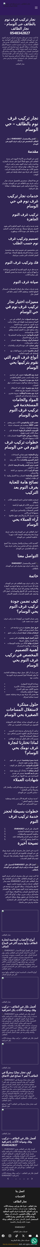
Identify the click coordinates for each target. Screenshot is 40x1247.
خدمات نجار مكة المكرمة (20, 1240)
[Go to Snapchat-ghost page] (37, 1236)
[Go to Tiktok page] (16, 1236)
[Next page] (32, 1179)
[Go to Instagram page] (10, 1236)
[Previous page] (8, 1179)
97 (28, 1179)
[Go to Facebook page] (3, 1236)
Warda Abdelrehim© (10, 1244)
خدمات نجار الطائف (20, 1231)
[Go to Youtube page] (30, 1236)
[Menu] (36, 8)
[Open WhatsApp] (34, 1240)
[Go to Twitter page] (23, 1236)
